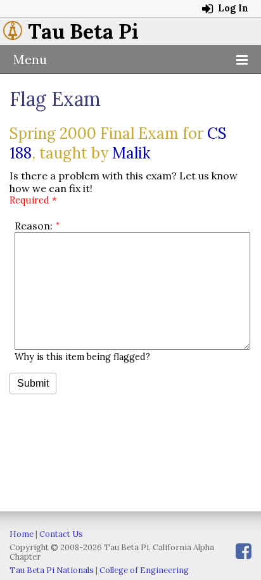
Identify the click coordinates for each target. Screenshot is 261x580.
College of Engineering (144, 570)
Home (22, 534)
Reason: (34, 225)
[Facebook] (243, 551)
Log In (231, 8)
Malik (131, 153)
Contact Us (61, 534)
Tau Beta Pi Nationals (52, 570)
